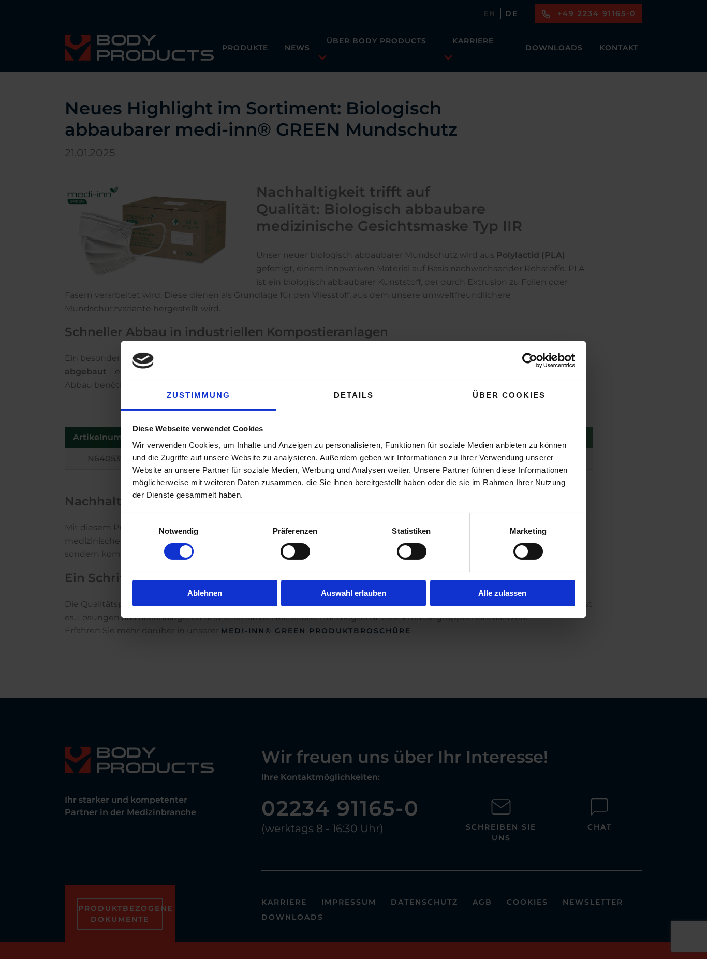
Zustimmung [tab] (198, 394)
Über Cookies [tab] (509, 394)
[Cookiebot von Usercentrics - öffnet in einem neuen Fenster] (529, 360)
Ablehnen (204, 593)
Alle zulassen (502, 593)
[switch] (295, 551)
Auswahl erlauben (353, 593)
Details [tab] (354, 394)
